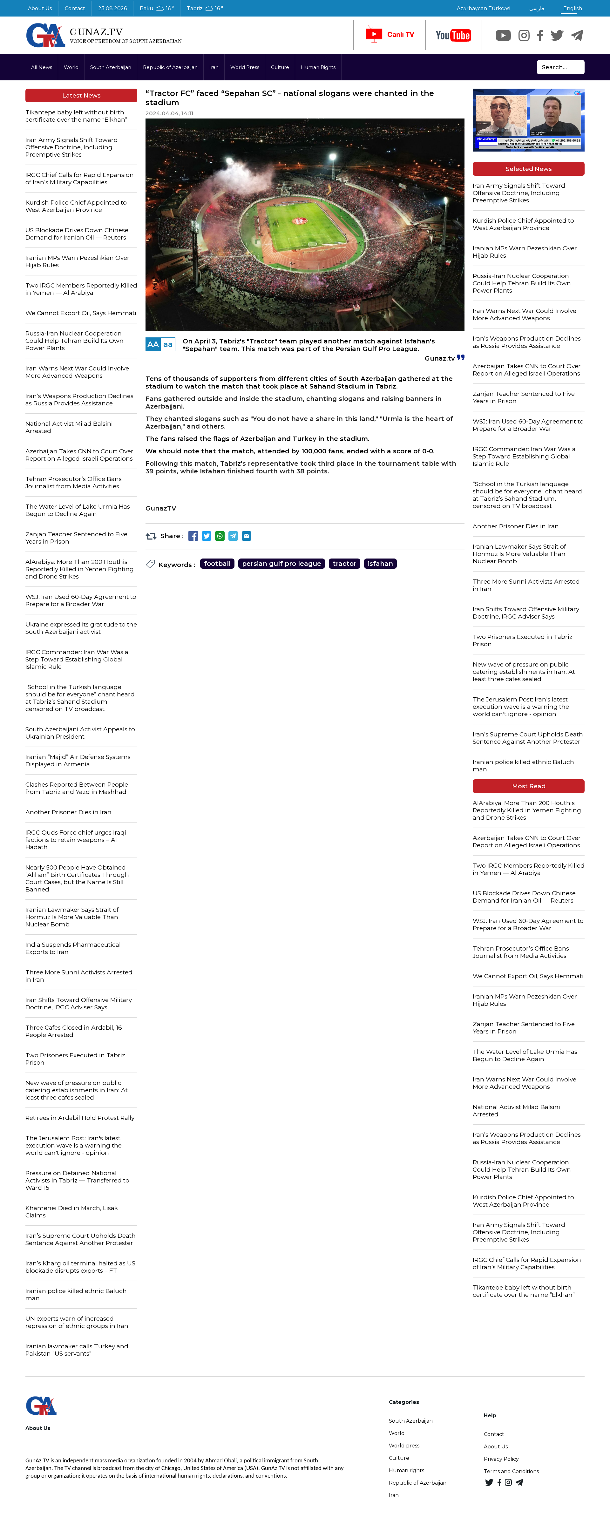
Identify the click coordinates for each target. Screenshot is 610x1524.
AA (153, 344)
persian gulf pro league (281, 563)
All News (41, 67)
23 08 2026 (112, 8)
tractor (344, 563)
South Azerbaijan (110, 67)
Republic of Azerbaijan (170, 67)
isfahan (380, 563)
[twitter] (557, 35)
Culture (280, 67)
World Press (244, 67)
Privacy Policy (501, 1459)
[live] (389, 35)
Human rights (406, 1470)
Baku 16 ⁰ (157, 8)
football (217, 563)
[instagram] (524, 35)
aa (168, 344)
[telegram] (577, 35)
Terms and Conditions (511, 1471)
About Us (40, 8)
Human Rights (318, 67)
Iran (214, 67)
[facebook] (540, 35)
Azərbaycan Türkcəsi (483, 8)
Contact (75, 8)
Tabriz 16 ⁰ (205, 8)
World (71, 67)
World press (404, 1446)
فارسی (536, 8)
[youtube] (453, 35)
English (572, 8)
